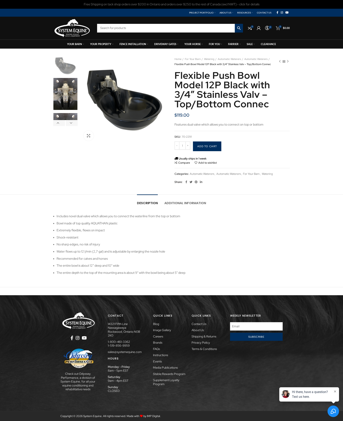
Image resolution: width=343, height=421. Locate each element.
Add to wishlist (207, 162)
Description (147, 203)
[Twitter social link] (191, 182)
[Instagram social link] (281, 12)
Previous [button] (59, 123)
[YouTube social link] (287, 12)
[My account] (259, 28)
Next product (288, 62)
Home (177, 59)
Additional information (185, 203)
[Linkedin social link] (201, 182)
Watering (209, 59)
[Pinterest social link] (196, 182)
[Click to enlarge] (88, 136)
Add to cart (207, 146)
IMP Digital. (154, 416)
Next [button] (72, 123)
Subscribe (256, 336)
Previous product (280, 62)
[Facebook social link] (277, 12)
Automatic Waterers (229, 59)
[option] (65, 65)
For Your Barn (193, 59)
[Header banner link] (171, 4)
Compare (184, 162)
